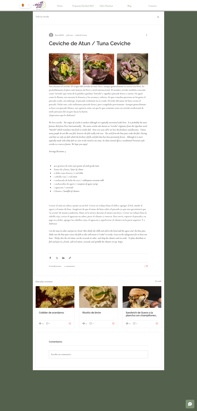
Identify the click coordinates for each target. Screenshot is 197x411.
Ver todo (158, 281)
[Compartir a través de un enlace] (70, 258)
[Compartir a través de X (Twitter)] (56, 258)
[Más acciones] (146, 35)
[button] (158, 17)
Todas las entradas (42, 17)
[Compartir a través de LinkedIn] (63, 258)
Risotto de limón (91, 312)
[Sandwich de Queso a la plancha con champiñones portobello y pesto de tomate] (142, 297)
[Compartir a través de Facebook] (50, 258)
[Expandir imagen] (64, 69)
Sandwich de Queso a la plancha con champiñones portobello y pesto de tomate (141, 314)
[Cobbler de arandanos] (55, 297)
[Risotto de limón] (98, 297)
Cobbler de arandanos (51, 312)
